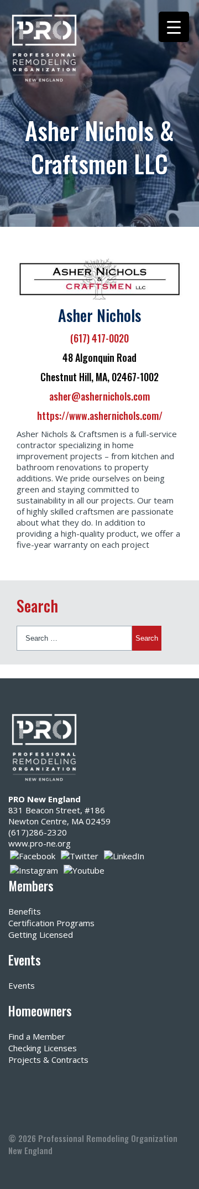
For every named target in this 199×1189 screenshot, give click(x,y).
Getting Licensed (40, 934)
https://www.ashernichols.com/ (100, 415)
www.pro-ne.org (39, 843)
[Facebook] (32, 854)
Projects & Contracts (48, 1059)
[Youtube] (84, 869)
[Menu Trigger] (174, 27)
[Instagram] (34, 869)
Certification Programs (51, 922)
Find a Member (36, 1036)
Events (21, 985)
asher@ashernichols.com (99, 396)
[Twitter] (79, 854)
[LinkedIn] (124, 854)
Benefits (24, 911)
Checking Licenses (42, 1047)
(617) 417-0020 (99, 338)
